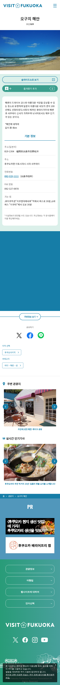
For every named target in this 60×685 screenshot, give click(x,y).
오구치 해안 (22, 496)
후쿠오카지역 (10, 352)
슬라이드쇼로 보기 (30, 79)
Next (54, 406)
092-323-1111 (11, 176)
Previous (5, 406)
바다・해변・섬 (11, 365)
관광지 (11, 496)
